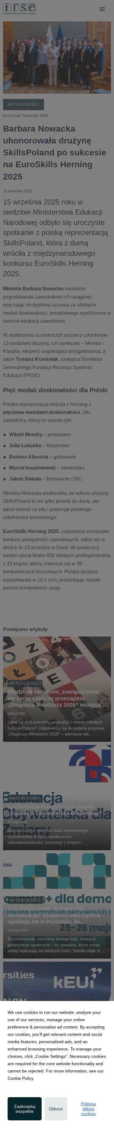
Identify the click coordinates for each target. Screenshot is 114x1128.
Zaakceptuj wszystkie (24, 1109)
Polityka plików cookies (88, 1108)
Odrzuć (56, 1108)
